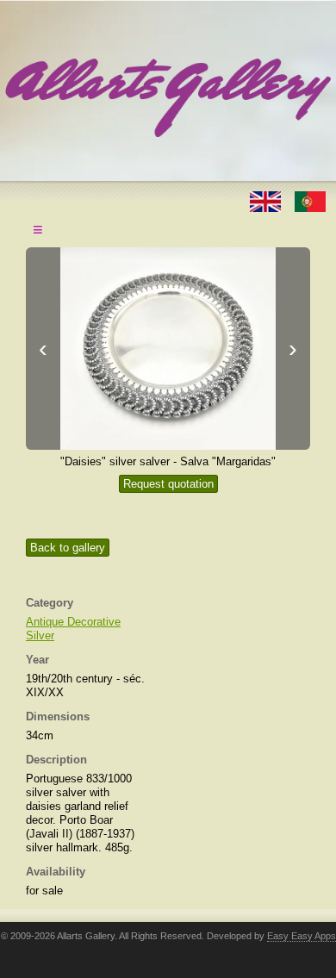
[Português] (310, 200)
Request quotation (168, 483)
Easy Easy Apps (301, 936)
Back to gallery (67, 547)
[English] (267, 200)
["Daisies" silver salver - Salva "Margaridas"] (168, 349)
